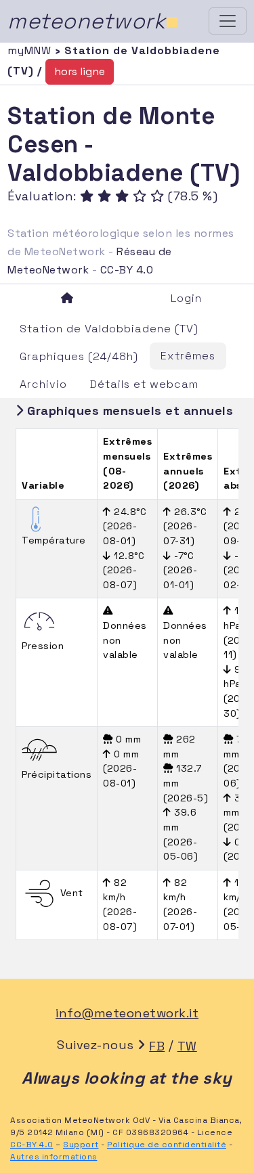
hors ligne (79, 71)
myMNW (31, 50)
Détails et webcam (144, 384)
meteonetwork (93, 21)
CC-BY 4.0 (127, 270)
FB (157, 1046)
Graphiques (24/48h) (79, 356)
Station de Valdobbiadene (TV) (109, 329)
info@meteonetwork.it (127, 1013)
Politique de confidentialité (166, 1144)
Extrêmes (188, 356)
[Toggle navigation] (228, 21)
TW (187, 1046)
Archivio (43, 384)
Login (186, 298)
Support (81, 1144)
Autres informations (54, 1156)
